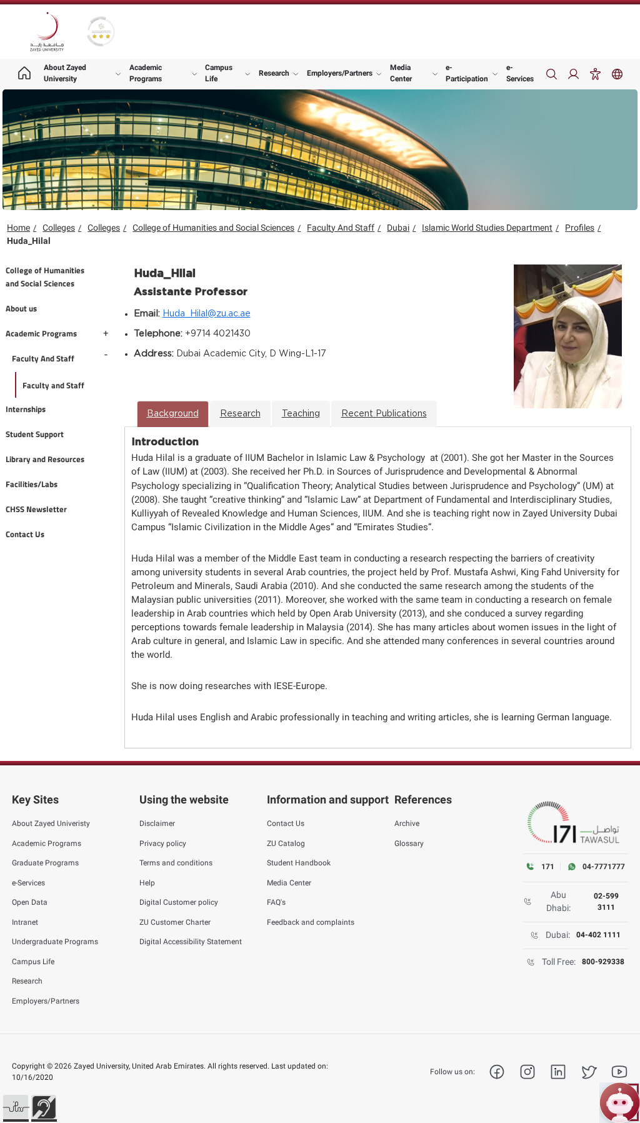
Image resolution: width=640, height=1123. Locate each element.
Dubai (398, 228)
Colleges (58, 228)
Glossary (409, 843)
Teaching (301, 414)
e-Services (520, 73)
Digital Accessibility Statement (190, 941)
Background (173, 414)
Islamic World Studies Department (487, 228)
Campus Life (218, 73)
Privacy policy (162, 843)
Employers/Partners (339, 73)
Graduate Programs (45, 863)
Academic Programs (145, 73)
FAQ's (276, 902)
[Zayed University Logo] (47, 32)
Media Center (401, 73)
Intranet (25, 922)
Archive (406, 823)
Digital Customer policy (178, 902)
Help (147, 883)
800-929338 (603, 961)
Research (274, 73)
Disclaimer (157, 823)
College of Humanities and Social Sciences (213, 228)
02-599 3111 (606, 902)
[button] (15, 1107)
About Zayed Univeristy (51, 823)
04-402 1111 (598, 934)
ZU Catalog (286, 843)
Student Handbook (299, 863)
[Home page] (24, 74)
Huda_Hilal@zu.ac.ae (206, 314)
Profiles (579, 228)
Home (18, 228)
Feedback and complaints (310, 922)
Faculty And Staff (340, 228)
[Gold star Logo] (101, 31)
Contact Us (285, 823)
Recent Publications (384, 414)
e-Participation (467, 73)
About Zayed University (65, 73)
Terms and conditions (175, 863)
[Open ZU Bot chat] (619, 1102)
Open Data (30, 902)
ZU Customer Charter (175, 922)
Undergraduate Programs (55, 941)
